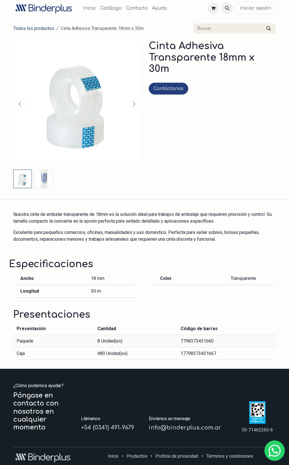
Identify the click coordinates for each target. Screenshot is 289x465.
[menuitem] (89, 8)
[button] (227, 8)
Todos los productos (33, 28)
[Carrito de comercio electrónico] (213, 8)
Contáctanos (168, 88)
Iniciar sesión (255, 8)
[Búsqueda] (269, 28)
